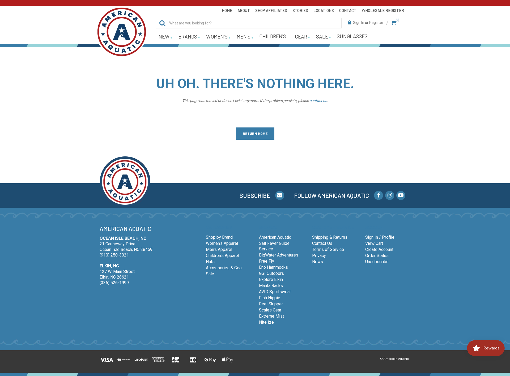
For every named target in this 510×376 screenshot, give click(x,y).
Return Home (255, 133)
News (317, 261)
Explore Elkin (271, 279)
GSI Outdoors (271, 273)
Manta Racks (271, 285)
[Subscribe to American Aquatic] (279, 195)
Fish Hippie (269, 297)
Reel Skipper (271, 303)
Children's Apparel (222, 255)
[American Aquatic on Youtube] (400, 195)
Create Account (379, 249)
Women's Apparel (222, 243)
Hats (210, 261)
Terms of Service (328, 249)
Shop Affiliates (271, 10)
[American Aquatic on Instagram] (389, 195)
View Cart (374, 243)
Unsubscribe (377, 261)
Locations (323, 10)
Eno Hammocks (273, 267)
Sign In (358, 22)
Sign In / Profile (379, 237)
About (243, 10)
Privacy (319, 255)
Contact (347, 10)
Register (376, 22)
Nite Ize (266, 322)
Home (227, 10)
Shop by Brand (219, 237)
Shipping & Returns (329, 237)
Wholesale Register (383, 10)
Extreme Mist (271, 316)
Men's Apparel (219, 249)
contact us (318, 101)
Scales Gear (270, 310)
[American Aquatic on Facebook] (378, 195)
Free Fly (266, 261)
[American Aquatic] (122, 32)
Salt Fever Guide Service (274, 246)
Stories (300, 10)
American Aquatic (275, 237)
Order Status (377, 255)
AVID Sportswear (275, 291)
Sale (210, 273)
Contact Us (322, 243)
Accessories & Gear (224, 267)
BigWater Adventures (278, 255)
